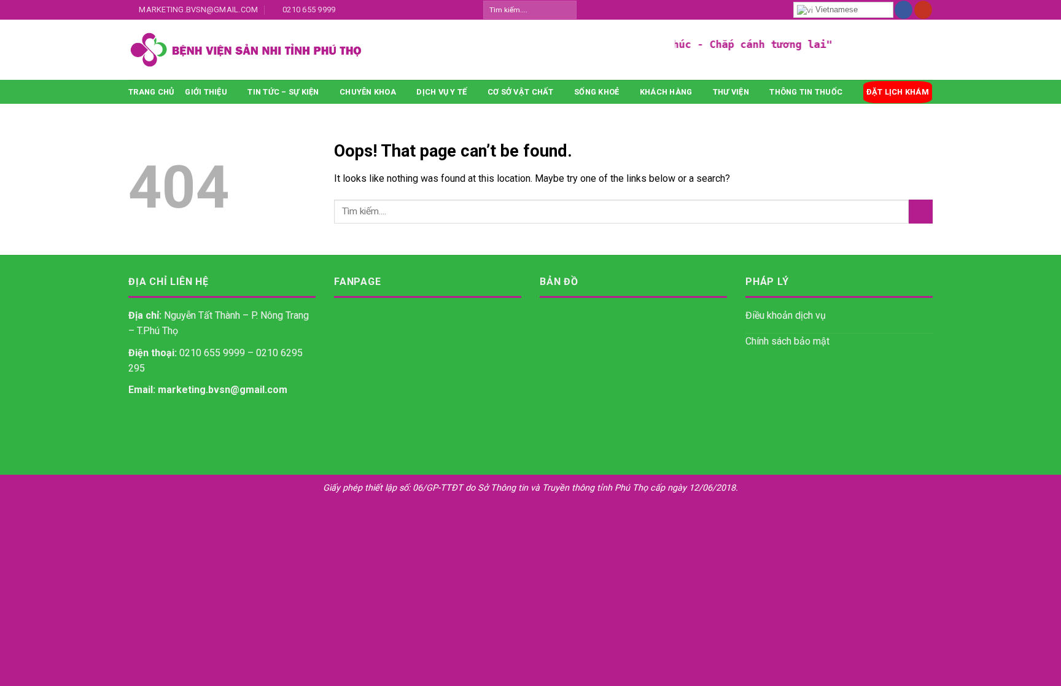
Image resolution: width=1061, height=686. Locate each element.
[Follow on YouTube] (923, 10)
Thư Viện (731, 91)
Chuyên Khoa (368, 91)
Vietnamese (835, 9)
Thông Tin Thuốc (805, 91)
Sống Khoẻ (596, 91)
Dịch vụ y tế (441, 91)
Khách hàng (666, 91)
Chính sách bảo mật (787, 341)
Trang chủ (151, 91)
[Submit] (566, 10)
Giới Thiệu (206, 91)
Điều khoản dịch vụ (785, 315)
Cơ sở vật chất (521, 91)
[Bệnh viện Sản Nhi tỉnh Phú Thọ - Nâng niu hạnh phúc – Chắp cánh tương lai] (343, 50)
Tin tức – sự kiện (283, 91)
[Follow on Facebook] (903, 10)
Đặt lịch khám (897, 91)
